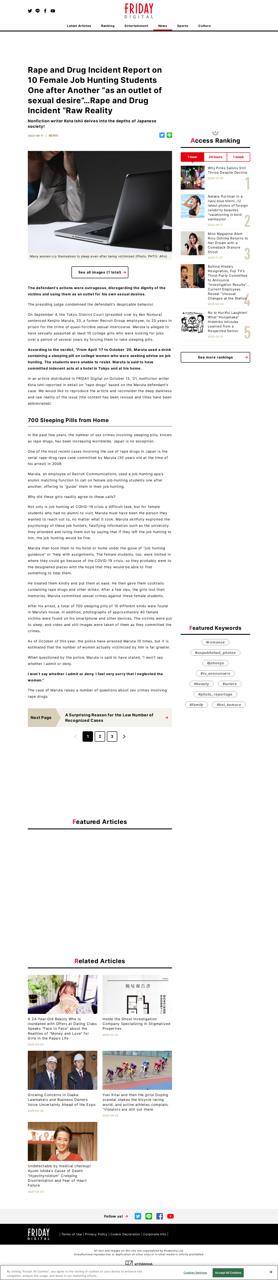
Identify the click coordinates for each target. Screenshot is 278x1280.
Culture (204, 26)
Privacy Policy (96, 1234)
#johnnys (215, 663)
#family (196, 704)
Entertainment (136, 26)
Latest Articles (79, 26)
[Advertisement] (100, 872)
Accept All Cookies (228, 1272)
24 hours (215, 157)
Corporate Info (154, 1234)
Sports (182, 26)
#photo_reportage (215, 694)
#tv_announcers (215, 673)
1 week (238, 157)
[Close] (271, 1272)
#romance (215, 642)
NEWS (53, 135)
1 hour (192, 157)
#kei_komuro (229, 704)
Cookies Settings (195, 1272)
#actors (230, 683)
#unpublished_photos (215, 652)
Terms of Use (71, 1234)
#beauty (201, 683)
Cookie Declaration (125, 1234)
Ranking (108, 26)
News (162, 26)
